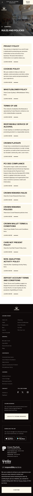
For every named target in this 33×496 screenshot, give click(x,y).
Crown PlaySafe (6, 332)
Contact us (5, 392)
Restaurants (5, 325)
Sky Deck (20, 327)
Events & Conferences (23, 322)
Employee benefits (7, 381)
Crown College (5, 378)
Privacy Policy (23, 481)
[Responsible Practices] (11, 467)
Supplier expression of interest (10, 364)
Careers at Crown (6, 376)
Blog (3, 348)
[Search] (25, 8)
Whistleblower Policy (7, 367)
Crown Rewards (21, 325)
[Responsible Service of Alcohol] (6, 461)
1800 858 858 (17, 454)
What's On (4, 320)
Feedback (4, 395)
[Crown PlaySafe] (13, 448)
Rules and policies (6, 345)
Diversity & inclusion (7, 383)
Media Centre (5, 362)
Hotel (3, 322)
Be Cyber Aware (6, 340)
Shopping (20, 320)
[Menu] (29, 8)
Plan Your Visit (21, 330)
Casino (4, 330)
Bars (3, 327)
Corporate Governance (7, 357)
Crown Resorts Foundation (8, 359)
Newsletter (5, 343)
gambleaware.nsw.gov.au (12, 456)
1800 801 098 (21, 450)
